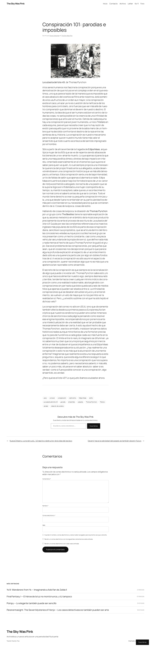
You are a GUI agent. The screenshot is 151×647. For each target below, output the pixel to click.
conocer (52, 398)
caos (45, 398)
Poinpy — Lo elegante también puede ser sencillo (31, 603)
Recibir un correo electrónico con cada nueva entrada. (61, 544)
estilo (91, 398)
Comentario (46, 479)
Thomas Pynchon (91, 402)
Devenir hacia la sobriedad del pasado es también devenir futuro (114, 441)
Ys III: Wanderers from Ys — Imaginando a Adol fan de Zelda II (37, 590)
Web (43, 525)
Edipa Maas (82, 398)
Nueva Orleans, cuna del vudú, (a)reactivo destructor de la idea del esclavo (41, 441)
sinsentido (71, 402)
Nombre (45, 506)
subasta (80, 402)
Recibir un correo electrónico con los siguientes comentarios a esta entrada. (68, 539)
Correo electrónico (48, 515)
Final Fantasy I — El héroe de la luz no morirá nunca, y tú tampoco (39, 596)
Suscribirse (94, 426)
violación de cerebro (57, 406)
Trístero (102, 402)
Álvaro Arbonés (54, 36)
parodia (63, 402)
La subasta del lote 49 (51, 402)
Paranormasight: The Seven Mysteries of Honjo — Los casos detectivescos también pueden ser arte (58, 610)
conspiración (62, 398)
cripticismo (72, 398)
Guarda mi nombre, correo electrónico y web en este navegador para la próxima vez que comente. (75, 535)
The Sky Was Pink (15, 3)
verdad (46, 406)
